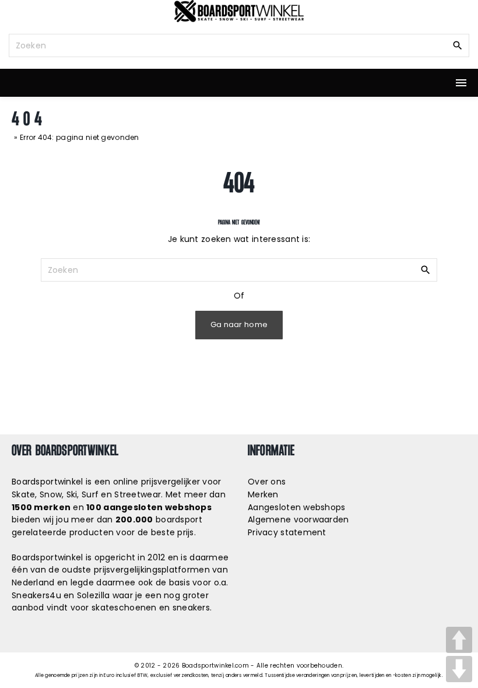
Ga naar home (239, 324)
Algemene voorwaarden (298, 519)
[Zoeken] (457, 45)
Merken (263, 494)
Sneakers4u (36, 595)
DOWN (459, 669)
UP (459, 640)
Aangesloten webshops (297, 507)
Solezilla (93, 595)
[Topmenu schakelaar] (461, 83)
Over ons (267, 481)
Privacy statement (287, 532)
